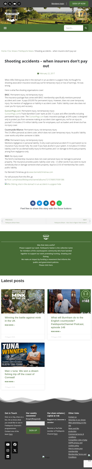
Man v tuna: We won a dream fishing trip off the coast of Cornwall (21, 374)
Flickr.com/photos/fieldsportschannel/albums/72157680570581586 (35, 179)
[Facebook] (5, 3)
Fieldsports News (26, 51)
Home (3, 51)
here (11, 434)
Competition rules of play (77, 440)
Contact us (72, 417)
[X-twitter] (10, 3)
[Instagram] (19, 3)
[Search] (85, 28)
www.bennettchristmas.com (41, 172)
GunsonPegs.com (13, 111)
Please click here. (46, 265)
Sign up (33, 430)
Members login (58, 4)
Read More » (9, 325)
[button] (33, 28)
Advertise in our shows (77, 420)
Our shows (12, 51)
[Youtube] (14, 3)
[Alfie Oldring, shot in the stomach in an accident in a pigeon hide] (33, 184)
